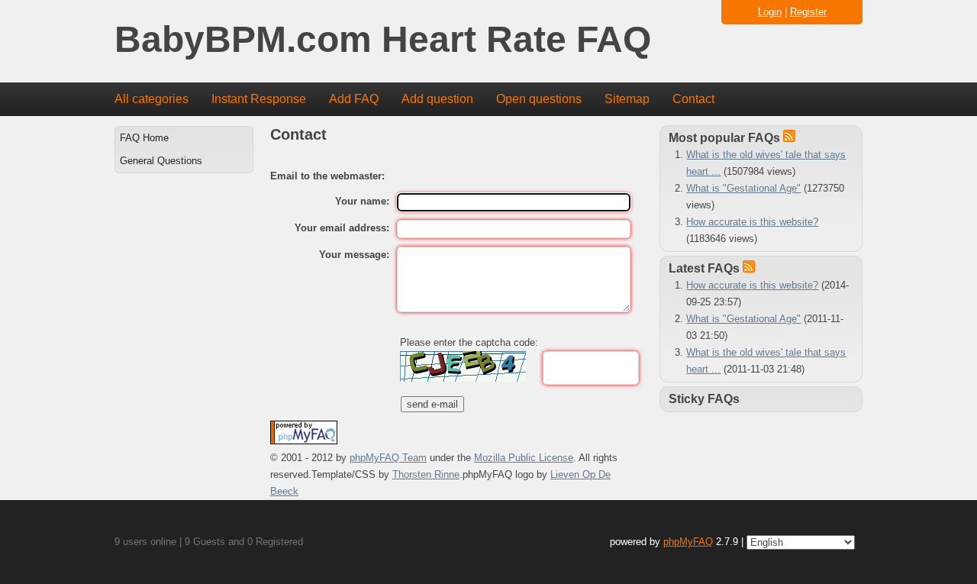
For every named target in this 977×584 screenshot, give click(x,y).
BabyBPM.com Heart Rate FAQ (382, 40)
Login (770, 12)
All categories (151, 98)
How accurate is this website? (752, 221)
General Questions (161, 160)
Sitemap (627, 98)
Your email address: (342, 228)
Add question (437, 98)
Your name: (362, 201)
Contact (693, 98)
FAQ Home (144, 138)
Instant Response (258, 98)
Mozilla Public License (523, 457)
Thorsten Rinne (425, 474)
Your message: (354, 254)
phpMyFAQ (688, 541)
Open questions (539, 98)
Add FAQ (354, 98)
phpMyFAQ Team (388, 457)
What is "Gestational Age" (743, 188)
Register (808, 12)
